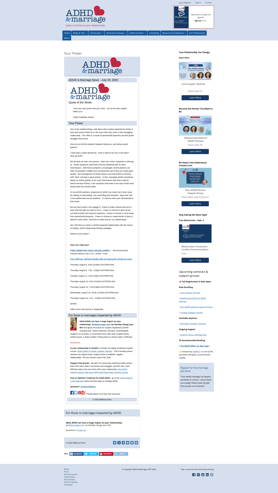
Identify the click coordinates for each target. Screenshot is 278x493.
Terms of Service (70, 482)
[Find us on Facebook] (194, 475)
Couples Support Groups (191, 312)
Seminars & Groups (115, 33)
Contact (208, 2)
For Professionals (197, 33)
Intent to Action (137, 33)
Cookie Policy (69, 477)
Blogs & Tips (78, 33)
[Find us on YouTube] (203, 475)
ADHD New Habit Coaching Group (113, 372)
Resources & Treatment (173, 33)
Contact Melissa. (88, 387)
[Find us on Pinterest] (198, 475)
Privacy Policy (69, 479)
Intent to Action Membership (193, 335)
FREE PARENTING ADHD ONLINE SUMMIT (90, 250)
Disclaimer (68, 485)
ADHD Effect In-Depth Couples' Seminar (94, 351)
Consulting (154, 33)
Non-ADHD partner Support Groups (196, 307)
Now (203, 20)
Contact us (81, 430)
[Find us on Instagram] (211, 475)
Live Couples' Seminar (190, 292)
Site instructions (70, 474)
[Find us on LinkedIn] (207, 475)
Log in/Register (185, 2)
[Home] (86, 14)
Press (66, 472)
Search (198, 2)
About (67, 38)
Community (95, 33)
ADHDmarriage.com (101, 324)
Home (67, 33)
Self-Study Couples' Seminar (193, 323)
